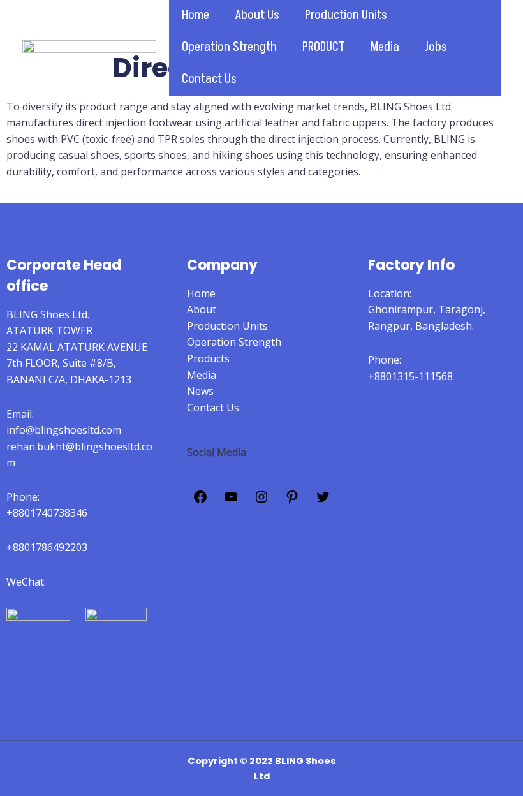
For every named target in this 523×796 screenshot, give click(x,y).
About (201, 309)
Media (385, 47)
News (200, 391)
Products (208, 358)
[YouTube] (231, 501)
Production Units (346, 15)
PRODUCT (323, 47)
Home (195, 15)
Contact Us (209, 79)
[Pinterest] (292, 501)
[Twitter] (322, 501)
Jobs (436, 47)
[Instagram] (261, 501)
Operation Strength (229, 47)
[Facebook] (200, 501)
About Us (257, 15)
